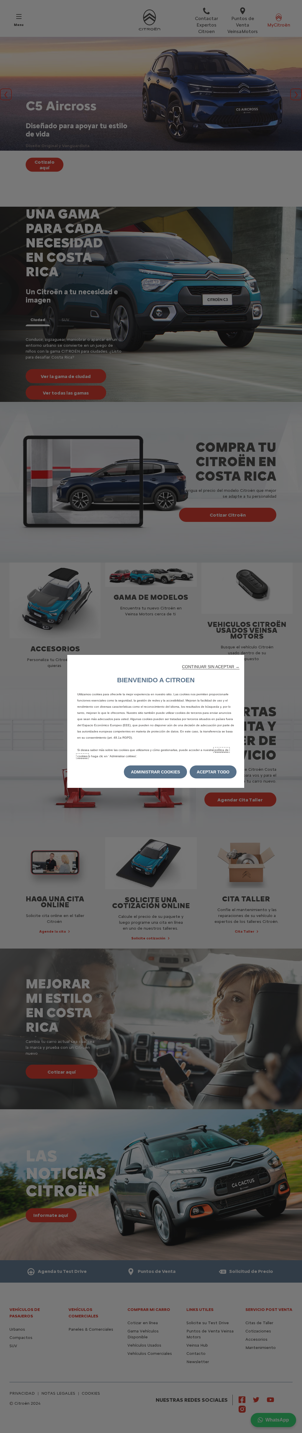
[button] (210, 666)
